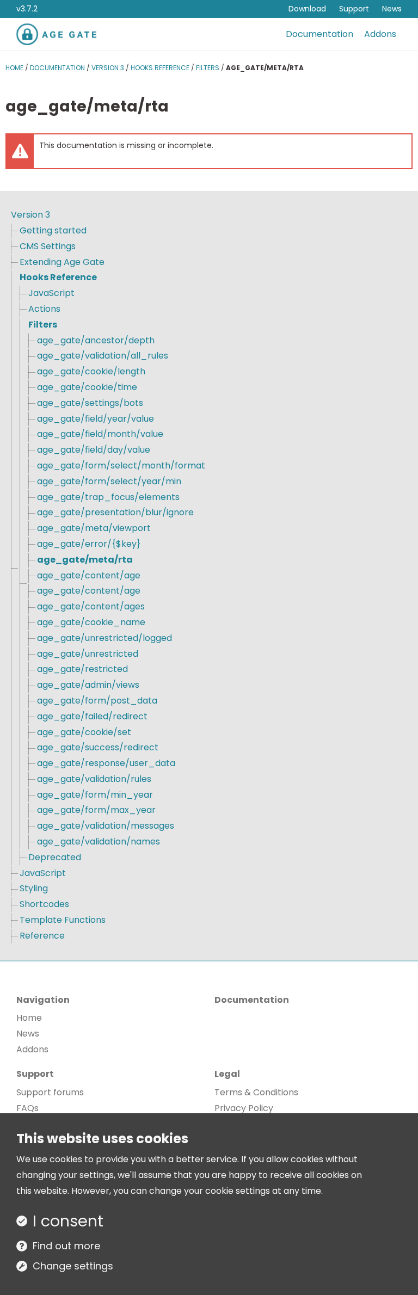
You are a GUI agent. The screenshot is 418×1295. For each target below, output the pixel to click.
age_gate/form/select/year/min (109, 481)
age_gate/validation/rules (94, 779)
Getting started (53, 230)
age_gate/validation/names (98, 841)
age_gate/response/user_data (106, 763)
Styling (34, 888)
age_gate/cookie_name (91, 622)
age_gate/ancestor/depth (96, 340)
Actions (44, 309)
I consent (68, 1221)
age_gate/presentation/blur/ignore (115, 512)
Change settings (73, 1266)
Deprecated (54, 857)
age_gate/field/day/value (93, 449)
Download (307, 8)
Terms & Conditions (256, 1092)
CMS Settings (48, 246)
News (392, 8)
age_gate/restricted (82, 669)
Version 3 (107, 67)
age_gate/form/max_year (96, 810)
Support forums (50, 1092)
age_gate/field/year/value (95, 418)
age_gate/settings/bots (90, 403)
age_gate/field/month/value (100, 434)
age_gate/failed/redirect (92, 716)
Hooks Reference (160, 67)
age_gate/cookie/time (87, 387)
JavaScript (51, 293)
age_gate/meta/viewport (94, 528)
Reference (42, 935)
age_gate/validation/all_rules (102, 355)
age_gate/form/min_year (95, 794)
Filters (207, 67)
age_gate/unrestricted (87, 654)
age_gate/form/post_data (97, 700)
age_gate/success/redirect (97, 747)
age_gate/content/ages (91, 606)
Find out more (66, 1246)
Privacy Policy (243, 1108)
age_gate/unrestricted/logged (104, 638)
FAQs (27, 1108)
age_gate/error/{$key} (88, 544)
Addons (380, 34)
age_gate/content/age (88, 575)
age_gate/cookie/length (91, 371)
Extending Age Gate (62, 262)
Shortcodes (44, 904)
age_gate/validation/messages (105, 825)
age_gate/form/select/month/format (121, 465)
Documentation (319, 34)
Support (354, 8)
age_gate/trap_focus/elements (108, 497)
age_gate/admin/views (88, 685)
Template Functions (63, 920)
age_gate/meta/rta (85, 559)
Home (14, 67)
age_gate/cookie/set (84, 732)
